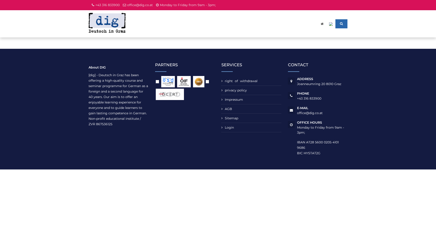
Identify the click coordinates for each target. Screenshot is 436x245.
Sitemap (231, 118)
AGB (228, 109)
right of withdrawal (241, 81)
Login (229, 127)
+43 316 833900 (107, 5)
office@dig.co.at (140, 5)
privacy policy (236, 90)
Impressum (234, 100)
